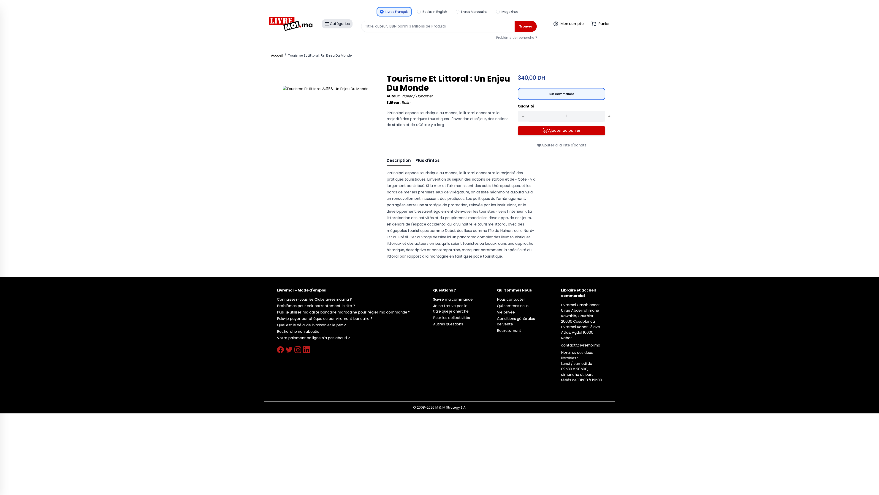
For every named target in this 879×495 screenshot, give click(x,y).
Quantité (526, 106)
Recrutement (509, 330)
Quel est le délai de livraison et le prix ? (311, 325)
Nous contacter (511, 299)
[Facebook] (280, 349)
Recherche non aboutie (298, 331)
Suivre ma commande (453, 299)
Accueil (277, 55)
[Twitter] (289, 349)
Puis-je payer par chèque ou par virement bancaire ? (324, 318)
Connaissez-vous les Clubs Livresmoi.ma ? (314, 299)
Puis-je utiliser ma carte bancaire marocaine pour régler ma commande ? (343, 312)
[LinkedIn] (306, 349)
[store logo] (290, 24)
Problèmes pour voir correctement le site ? (316, 305)
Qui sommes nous (513, 305)
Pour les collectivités (451, 317)
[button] (328, 131)
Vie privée (506, 312)
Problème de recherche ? (516, 37)
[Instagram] (297, 349)
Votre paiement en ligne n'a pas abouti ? (313, 338)
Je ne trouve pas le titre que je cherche (451, 308)
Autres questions (448, 324)
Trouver (525, 26)
